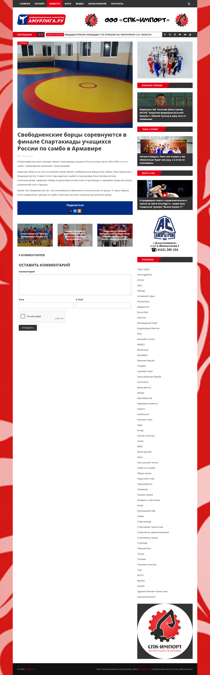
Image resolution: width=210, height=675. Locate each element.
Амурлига (30, 669)
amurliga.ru (144, 669)
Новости (54, 3)
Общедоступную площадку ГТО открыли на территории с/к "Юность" (108, 34)
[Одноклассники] (79, 211)
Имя (21, 299)
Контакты (117, 3)
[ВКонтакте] (75, 211)
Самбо (23, 43)
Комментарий (27, 271)
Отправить (28, 327)
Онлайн (40, 3)
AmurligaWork (97, 3)
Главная (25, 3)
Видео (80, 3)
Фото (68, 3)
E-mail (79, 299)
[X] (71, 211)
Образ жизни (55, 34)
